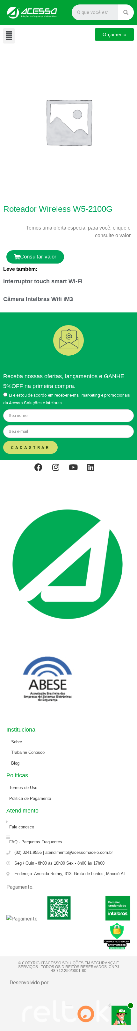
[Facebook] (42, 471)
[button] (9, 36)
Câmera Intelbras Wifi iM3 (38, 299)
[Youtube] (77, 471)
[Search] (126, 12)
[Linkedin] (95, 471)
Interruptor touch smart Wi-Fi (43, 281)
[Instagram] (60, 471)
